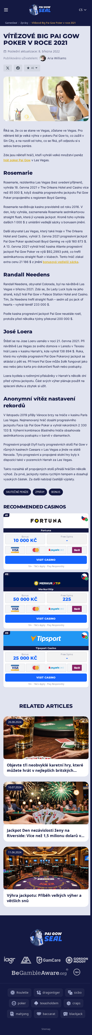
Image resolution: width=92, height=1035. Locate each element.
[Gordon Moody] (77, 960)
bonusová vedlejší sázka (60, 262)
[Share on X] (7, 68)
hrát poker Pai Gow (17, 160)
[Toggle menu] (6, 10)
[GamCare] (48, 960)
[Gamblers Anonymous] (26, 960)
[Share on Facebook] (18, 68)
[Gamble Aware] (40, 972)
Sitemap (46, 1029)
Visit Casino (46, 559)
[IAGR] (9, 960)
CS (81, 10)
